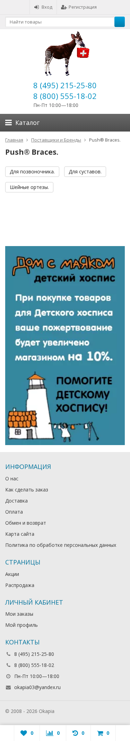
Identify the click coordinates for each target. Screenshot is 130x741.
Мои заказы (19, 614)
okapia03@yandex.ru (37, 687)
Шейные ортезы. (29, 187)
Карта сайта (19, 534)
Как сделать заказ (26, 489)
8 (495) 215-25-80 (65, 85)
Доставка (16, 500)
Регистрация (83, 7)
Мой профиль (21, 625)
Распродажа (19, 585)
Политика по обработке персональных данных (60, 545)
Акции (12, 574)
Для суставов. (85, 171)
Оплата (14, 511)
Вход (47, 7)
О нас (11, 478)
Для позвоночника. (32, 171)
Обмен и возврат (25, 522)
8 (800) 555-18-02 (65, 96)
